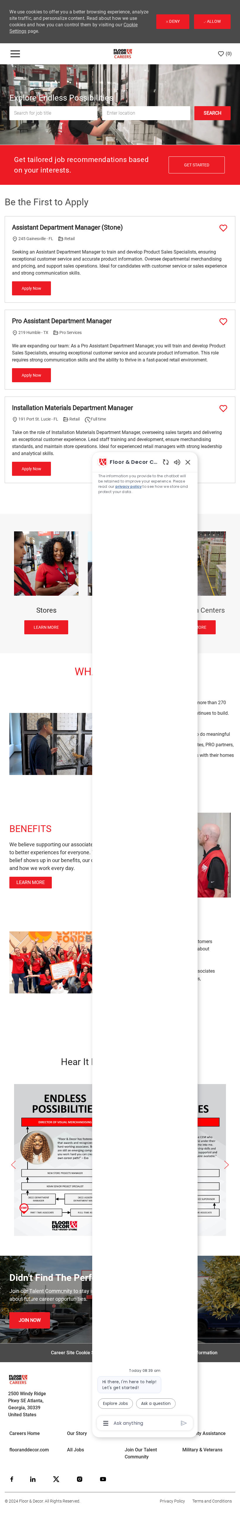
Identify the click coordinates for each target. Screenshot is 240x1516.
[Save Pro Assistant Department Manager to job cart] (223, 321)
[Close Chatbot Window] (188, 462)
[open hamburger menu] (15, 54)
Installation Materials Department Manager (72, 407)
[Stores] (46, 582)
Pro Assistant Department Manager (62, 321)
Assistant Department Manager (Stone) (67, 227)
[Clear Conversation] (166, 462)
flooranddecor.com (29, 1450)
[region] (145, 942)
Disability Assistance (204, 1433)
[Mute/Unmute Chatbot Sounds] (177, 462)
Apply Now (31, 288)
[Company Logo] (123, 53)
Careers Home (24, 1433)
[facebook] (12, 1479)
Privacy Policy (172, 1501)
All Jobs (75, 1450)
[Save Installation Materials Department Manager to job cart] (223, 408)
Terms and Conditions (212, 1501)
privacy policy (128, 486)
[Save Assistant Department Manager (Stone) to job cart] (223, 228)
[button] (212, 113)
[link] (29, 1320)
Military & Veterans (202, 1450)
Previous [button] (13, 1165)
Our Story (77, 1433)
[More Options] (105, 1423)
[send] (184, 1423)
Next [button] (226, 1165)
